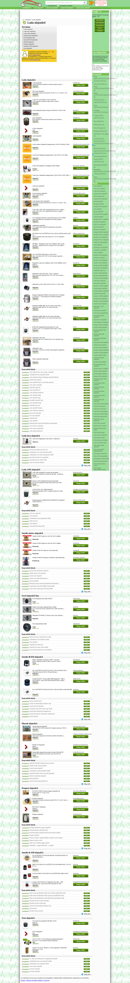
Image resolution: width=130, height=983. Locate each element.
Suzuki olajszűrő (34, 581)
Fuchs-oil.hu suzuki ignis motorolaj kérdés (41, 588)
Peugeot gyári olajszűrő (100, 298)
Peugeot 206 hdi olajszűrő (101, 232)
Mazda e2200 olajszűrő (100, 371)
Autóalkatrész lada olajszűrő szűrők (39, 374)
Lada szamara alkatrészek (36, 428)
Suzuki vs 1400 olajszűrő (101, 301)
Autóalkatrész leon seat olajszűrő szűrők (40, 961)
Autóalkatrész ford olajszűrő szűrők (39, 639)
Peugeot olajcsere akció (35, 840)
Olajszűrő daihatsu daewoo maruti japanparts (41, 773)
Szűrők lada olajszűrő (35, 380)
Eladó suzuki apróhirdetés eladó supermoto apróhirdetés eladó (46, 895)
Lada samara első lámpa (100, 440)
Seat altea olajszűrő (34, 971)
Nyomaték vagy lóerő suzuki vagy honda (40, 708)
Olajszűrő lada (33, 418)
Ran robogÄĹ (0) (99, 121)
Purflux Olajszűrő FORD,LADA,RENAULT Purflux (48, 295)
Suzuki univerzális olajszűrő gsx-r (38, 578)
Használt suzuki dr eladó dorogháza (39, 900)
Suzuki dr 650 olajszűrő (31, 46)
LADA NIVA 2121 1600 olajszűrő (42, 489)
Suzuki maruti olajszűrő (35, 768)
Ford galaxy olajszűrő (100, 310)
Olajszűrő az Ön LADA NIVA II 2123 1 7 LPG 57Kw (48, 284)
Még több (87, 465)
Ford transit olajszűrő (100, 283)
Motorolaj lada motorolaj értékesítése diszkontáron (43, 423)
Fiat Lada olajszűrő (38, 91)
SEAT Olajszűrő (37, 931)
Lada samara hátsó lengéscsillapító (99, 450)
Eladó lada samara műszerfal (99, 419)
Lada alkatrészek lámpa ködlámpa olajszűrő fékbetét (43, 377)
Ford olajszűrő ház (29, 37)
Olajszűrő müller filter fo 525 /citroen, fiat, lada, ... (47, 305)
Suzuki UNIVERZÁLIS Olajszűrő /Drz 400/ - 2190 (47, 882)
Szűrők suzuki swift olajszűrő (37, 573)
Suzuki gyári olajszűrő (100, 362)
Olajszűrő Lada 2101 (38, 337)
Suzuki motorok (33, 716)
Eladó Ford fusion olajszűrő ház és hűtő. (44, 607)
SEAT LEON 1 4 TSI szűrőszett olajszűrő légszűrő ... (48, 939)
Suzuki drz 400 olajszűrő (101, 214)
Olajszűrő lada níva (34, 405)
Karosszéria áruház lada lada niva (38, 449)
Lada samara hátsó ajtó (100, 453)
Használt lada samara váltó (101, 458)
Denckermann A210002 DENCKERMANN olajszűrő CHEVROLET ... (48, 500)
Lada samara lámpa (99, 432)
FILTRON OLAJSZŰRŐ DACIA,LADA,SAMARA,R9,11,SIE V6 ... (51, 234)
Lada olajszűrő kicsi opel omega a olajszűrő (41, 372)
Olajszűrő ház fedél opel (36, 644)
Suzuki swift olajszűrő (35, 576)
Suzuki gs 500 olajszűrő (100, 242)
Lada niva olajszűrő (52, 8)
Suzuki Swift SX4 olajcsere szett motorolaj (45, 550)
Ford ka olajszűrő (99, 227)
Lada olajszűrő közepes (35, 408)
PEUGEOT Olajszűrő (39, 807)
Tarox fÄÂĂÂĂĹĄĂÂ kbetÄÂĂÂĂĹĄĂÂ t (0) (105, 179)
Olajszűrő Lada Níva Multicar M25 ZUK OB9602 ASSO (49, 263)
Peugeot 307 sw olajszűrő (101, 234)
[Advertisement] (54, 14)
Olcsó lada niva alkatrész (36, 426)
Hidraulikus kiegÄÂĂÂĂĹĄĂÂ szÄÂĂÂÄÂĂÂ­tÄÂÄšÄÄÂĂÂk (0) (105, 172)
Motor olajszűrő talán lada (40, 359)
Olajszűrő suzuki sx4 (100, 270)
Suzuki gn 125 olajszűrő (100, 247)
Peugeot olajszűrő (29, 44)
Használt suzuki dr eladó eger (37, 903)
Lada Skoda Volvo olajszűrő (40, 201)
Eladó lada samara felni (100, 416)
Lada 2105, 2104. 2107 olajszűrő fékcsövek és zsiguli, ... (48, 209)
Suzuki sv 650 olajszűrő (100, 260)
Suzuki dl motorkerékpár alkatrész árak (40, 703)
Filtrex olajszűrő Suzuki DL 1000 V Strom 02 (45, 660)
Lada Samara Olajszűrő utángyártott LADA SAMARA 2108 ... (51, 144)
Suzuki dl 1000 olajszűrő (101, 352)
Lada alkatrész (33, 523)
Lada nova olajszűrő (35, 513)
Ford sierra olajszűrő (99, 280)
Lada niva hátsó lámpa (100, 442)
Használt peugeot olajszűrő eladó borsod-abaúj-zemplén (44, 832)
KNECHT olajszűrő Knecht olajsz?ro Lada (45, 327)
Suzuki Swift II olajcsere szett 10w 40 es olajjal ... (47, 536)
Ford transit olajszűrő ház (101, 313)
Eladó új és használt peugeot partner (39, 843)
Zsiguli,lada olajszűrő (38, 225)
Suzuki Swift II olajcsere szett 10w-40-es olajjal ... (47, 543)
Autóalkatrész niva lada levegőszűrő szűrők (41, 455)
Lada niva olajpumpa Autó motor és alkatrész (46, 438)
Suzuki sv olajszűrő (99, 257)
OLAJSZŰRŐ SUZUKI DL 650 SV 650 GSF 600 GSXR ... (50, 670)
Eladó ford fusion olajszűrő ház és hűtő (40, 637)
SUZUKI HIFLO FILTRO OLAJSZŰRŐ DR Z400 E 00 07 (50, 873)
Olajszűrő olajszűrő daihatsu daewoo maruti (41, 763)
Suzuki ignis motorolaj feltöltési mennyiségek (42, 586)
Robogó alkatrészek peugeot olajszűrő (39, 827)
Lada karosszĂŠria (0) (100, 84)
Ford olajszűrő (33, 642)
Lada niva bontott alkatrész (36, 462)
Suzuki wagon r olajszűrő (101, 368)
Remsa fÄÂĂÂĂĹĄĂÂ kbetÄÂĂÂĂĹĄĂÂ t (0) (105, 95)
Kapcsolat (46, 980)
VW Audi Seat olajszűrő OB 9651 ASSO (44, 921)
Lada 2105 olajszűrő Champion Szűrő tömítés (46, 165)
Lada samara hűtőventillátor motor (100, 468)
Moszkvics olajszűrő (99, 229)
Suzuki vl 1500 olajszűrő (101, 296)
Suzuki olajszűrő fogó (100, 355)
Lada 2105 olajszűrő (67, 8)
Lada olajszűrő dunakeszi (36, 392)
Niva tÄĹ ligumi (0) (99, 128)
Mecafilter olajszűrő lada (36, 400)
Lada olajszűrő (38, 8)
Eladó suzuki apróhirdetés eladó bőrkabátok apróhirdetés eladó (46, 898)
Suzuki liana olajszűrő (100, 345)
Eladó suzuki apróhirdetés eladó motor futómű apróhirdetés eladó (47, 893)
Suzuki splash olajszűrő (100, 288)
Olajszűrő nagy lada (34, 387)
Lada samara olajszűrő (35, 385)
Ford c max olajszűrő (100, 224)
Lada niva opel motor (100, 409)
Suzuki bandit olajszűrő (100, 327)
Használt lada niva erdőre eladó (38, 460)
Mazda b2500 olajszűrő (100, 376)
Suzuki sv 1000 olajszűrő (101, 286)
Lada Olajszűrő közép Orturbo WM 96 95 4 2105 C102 (48, 110)
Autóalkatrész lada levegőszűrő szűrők (40, 518)
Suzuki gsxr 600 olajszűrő (101, 342)
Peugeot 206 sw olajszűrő (101, 219)
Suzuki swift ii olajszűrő (100, 347)
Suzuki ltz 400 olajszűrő (100, 255)
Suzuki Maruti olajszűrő (39, 726)
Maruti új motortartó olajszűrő (37, 776)
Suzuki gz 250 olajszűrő (100, 268)
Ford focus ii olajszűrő (100, 319)
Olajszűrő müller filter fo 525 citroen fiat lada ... (46, 316)
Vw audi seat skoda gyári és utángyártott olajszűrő (43, 958)
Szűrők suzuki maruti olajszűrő (38, 765)
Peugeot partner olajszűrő (101, 325)
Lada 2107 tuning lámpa (100, 411)
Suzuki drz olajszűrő (99, 222)
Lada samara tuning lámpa (101, 403)
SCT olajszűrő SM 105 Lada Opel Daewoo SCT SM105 (49, 218)
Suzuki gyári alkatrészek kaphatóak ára (40, 711)
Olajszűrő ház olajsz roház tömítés (38, 647)
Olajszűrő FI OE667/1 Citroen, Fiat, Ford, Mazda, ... (48, 615)
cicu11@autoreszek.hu (34, 55)
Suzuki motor (33, 908)
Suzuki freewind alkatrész (36, 706)
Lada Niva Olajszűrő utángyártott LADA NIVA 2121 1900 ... (50, 155)
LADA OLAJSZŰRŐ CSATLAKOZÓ (44, 99)
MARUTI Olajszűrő (38, 745)
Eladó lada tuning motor (100, 461)
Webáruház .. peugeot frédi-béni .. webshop (41, 845)
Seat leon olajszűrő (34, 969)
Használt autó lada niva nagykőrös (38, 457)
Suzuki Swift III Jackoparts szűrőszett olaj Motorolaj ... (49, 557)
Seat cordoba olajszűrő (35, 966)
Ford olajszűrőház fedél (39, 624)
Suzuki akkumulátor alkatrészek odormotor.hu (42, 714)
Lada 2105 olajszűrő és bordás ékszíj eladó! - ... (46, 472)
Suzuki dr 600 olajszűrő (100, 275)
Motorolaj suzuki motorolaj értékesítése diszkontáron (44, 583)
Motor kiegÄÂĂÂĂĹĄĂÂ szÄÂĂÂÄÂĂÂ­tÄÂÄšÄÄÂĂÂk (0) (105, 79)
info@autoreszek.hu (34, 59)
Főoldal (23, 980)
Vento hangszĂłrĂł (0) (100, 156)
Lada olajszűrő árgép (35, 395)
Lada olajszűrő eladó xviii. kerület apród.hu (41, 382)
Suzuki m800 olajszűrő (100, 373)
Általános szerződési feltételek (34, 980)
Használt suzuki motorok (36, 911)
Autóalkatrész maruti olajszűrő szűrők (39, 771)
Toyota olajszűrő (98, 216)
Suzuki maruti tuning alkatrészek (38, 781)
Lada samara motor (99, 437)
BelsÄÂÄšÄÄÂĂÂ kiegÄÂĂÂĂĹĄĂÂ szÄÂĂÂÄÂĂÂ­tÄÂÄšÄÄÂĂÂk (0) (105, 151)
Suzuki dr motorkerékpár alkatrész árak (40, 906)
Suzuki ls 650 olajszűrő (100, 263)
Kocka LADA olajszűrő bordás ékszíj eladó (45, 481)
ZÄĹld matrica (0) (99, 124)
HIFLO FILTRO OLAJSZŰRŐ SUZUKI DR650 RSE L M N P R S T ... (51, 865)
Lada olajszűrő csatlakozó (36, 410)
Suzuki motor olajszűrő (83, 8)
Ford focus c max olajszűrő (99, 307)
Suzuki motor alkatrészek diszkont (38, 570)
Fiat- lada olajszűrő (34, 415)
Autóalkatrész (26, 8)
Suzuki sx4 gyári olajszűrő (101, 350)
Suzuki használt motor (35, 701)
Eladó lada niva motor (100, 425)
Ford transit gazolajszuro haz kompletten (40, 649)
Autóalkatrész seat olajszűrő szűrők (39, 963)
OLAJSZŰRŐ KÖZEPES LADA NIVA (44, 254)
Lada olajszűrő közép (35, 403)
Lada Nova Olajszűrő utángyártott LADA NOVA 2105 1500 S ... (51, 175)
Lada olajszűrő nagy (35, 397)
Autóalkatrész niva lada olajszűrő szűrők (40, 452)
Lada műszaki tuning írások (37, 526)
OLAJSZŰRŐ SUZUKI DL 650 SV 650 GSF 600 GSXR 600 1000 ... (52, 690)
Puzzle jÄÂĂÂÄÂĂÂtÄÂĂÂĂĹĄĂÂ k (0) (103, 88)
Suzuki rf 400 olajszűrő (100, 273)
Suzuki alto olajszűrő (100, 293)
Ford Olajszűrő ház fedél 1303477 (42, 598)
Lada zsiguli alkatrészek (36, 431)
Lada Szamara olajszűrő (39, 193)
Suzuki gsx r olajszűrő (100, 250)
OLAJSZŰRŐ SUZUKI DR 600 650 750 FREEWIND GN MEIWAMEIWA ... (50, 856)
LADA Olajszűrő (37, 128)
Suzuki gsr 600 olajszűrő (101, 278)
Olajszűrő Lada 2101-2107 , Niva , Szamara (45, 273)
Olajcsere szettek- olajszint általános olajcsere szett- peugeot (46, 837)
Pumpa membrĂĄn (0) (100, 131)
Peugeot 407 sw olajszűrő (101, 240)
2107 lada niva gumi (99, 423)
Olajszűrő (28, 19)
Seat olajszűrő (28, 48)
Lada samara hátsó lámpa (101, 414)
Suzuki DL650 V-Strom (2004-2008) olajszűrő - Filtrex (48, 679)
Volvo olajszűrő (98, 252)
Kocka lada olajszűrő (35, 413)
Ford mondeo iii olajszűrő (101, 322)
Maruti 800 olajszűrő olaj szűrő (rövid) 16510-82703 (47, 752)
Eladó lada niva (33, 521)
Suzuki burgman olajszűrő (101, 291)
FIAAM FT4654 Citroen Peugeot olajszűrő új (46, 791)
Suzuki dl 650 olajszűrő (30, 40)
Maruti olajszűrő (29, 42)
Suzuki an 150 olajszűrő (100, 237)
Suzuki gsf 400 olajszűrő (101, 265)
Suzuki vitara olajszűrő (100, 303)
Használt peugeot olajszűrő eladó (38, 830)
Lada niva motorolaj (99, 406)
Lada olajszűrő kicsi (34, 390)
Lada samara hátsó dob (100, 435)
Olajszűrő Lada (37, 348)
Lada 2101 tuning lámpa (100, 456)
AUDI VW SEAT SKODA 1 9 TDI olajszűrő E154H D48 (49, 948)
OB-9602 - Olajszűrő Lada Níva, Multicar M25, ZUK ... (49, 244)
